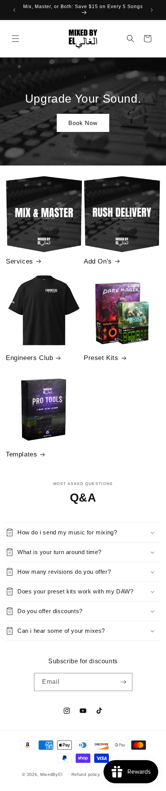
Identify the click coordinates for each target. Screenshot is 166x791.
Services (19, 261)
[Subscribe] (123, 682)
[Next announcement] (151, 10)
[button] (15, 38)
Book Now (83, 123)
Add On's (98, 261)
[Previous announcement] (14, 10)
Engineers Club (29, 358)
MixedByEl (51, 774)
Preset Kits (101, 358)
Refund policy (85, 774)
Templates (21, 454)
